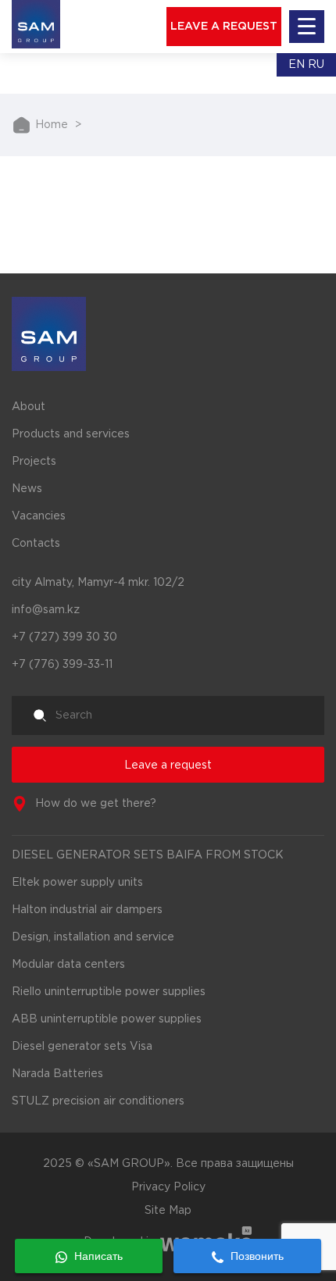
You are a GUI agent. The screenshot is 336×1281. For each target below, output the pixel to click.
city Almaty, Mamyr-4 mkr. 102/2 (98, 582)
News (27, 489)
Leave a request (168, 765)
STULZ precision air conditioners (98, 1101)
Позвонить (255, 1256)
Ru (316, 65)
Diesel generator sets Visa (82, 1046)
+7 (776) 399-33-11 (62, 664)
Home (51, 125)
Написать (97, 1256)
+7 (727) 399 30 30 (64, 637)
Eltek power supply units (77, 882)
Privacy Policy (168, 1187)
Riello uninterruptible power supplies (109, 992)
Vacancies (39, 516)
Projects (34, 461)
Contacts (36, 543)
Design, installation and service (93, 937)
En (296, 65)
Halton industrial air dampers (87, 910)
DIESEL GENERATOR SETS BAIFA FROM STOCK (148, 855)
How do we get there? (95, 803)
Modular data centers (68, 964)
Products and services (71, 434)
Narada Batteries (57, 1074)
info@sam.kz (46, 610)
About (28, 407)
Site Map (168, 1210)
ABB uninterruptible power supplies (107, 1019)
